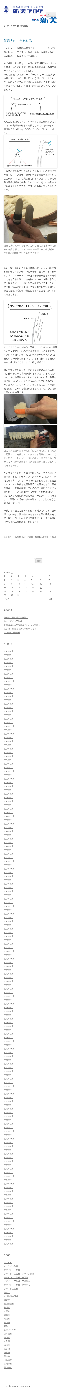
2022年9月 (8, 827)
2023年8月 (8, 786)
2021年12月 (9, 861)
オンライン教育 (11, 1266)
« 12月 (7, 598)
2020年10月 (9, 913)
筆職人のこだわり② (18, 41)
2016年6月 (8, 1108)
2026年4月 (8, 666)
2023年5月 (8, 797)
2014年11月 (9, 1180)
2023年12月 (9, 771)
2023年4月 (8, 801)
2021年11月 (9, 865)
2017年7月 (8, 1060)
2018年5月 (8, 1022)
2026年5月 (8, 662)
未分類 (7, 1341)
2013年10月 (9, 1228)
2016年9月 (8, 1097)
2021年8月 (8, 876)
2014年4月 (8, 1206)
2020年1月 (8, 947)
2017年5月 (8, 1067)
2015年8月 (8, 1146)
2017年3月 (8, 1075)
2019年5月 (8, 977)
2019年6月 (8, 973)
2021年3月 (8, 895)
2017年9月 (8, 1052)
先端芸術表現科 (11, 1296)
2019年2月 (8, 988)
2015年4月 (8, 1161)
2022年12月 (9, 816)
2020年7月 (8, 925)
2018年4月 (8, 1026)
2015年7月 (8, 1150)
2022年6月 (8, 838)
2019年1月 (8, 992)
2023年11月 (9, 775)
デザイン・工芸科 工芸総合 (17, 1281)
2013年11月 (9, 1225)
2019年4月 (8, 981)
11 (25, 583)
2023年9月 (8, 782)
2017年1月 (8, 1082)
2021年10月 (9, 868)
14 (49, 583)
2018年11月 (9, 1000)
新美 (24, 536)
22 (5, 591)
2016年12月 (9, 1086)
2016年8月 (8, 1101)
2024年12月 (9, 726)
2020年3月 (8, 940)
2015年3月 (8, 1165)
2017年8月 (8, 1056)
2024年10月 (9, 733)
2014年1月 (8, 1217)
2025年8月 (8, 696)
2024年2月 (8, 763)
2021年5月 (8, 887)
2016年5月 (8, 1112)
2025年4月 (8, 711)
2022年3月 (8, 850)
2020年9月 (8, 917)
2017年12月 (9, 1041)
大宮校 (7, 1311)
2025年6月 (8, 703)
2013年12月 (9, 1221)
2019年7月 (8, 970)
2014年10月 (9, 1183)
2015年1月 (8, 1172)
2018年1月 (8, 1037)
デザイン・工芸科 (12, 1270)
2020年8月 (8, 921)
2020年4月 (8, 936)
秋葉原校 (8, 1360)
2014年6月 (8, 1198)
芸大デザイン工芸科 (13, 621)
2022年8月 (8, 831)
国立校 (7, 1300)
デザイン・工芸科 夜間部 (16, 1277)
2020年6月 (8, 928)
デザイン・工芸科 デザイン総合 (19, 1273)
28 (49, 591)
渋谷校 (7, 1348)
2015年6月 (8, 1153)
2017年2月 (8, 1078)
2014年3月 (8, 1210)
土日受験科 (9, 1303)
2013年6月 (8, 1243)
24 (19, 591)
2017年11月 (9, 1045)
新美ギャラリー (11, 1330)
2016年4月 (8, 1116)
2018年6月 (8, 1018)
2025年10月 (9, 688)
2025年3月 (8, 715)
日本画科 (8, 1333)
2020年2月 (8, 943)
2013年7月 (8, 1240)
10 (19, 583)
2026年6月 (8, 658)
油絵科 (30, 536)
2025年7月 (8, 700)
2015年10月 (9, 1138)
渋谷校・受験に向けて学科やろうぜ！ (21, 628)
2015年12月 (9, 1131)
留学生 (7, 1356)
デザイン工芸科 (11, 1288)
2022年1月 (8, 857)
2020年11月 (9, 910)
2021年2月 (8, 898)
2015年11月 (9, 1135)
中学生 (7, 1292)
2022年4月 (8, 846)
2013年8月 (8, 1236)
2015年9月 (8, 1142)
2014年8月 (8, 1191)
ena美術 (8, 1262)
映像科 (7, 1337)
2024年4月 (8, 756)
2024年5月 (8, 752)
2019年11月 (9, 955)
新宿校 (18, 536)
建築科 (7, 1315)
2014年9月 (8, 1187)
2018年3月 (8, 1030)
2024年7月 (8, 745)
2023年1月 (8, 812)
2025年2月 (8, 718)
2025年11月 (9, 685)
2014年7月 (8, 1195)
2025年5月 (8, 707)
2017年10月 (9, 1048)
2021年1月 (8, 902)
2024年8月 (8, 741)
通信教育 (8, 1367)
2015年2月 (8, 1168)
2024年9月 (8, 737)
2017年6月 (8, 1063)
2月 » (51, 598)
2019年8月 (8, 966)
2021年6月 (8, 883)
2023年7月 (8, 790)
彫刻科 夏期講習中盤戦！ (16, 617)
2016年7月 (8, 1105)
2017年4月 (8, 1071)
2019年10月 (9, 958)
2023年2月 (8, 808)
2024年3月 (8, 760)
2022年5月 (8, 842)
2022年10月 (9, 823)
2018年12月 (9, 996)
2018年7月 (8, 1015)
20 (41, 587)
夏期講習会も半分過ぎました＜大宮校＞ (22, 625)
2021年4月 (8, 891)
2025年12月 (9, 681)
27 (41, 591)
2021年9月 (8, 872)
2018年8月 (8, 1011)
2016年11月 (9, 1090)
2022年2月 (8, 853)
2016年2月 (8, 1123)
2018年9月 (8, 1007)
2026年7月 (8, 655)
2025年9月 (8, 692)
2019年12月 (9, 951)
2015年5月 (8, 1157)
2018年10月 (9, 1003)
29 (5, 595)
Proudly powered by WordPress (18, 1386)
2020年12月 (9, 906)
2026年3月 (8, 670)
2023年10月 (9, 778)
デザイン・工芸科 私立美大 (17, 1285)
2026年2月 (8, 673)
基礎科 (7, 1307)
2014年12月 (9, 1176)
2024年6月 (8, 748)
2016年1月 (8, 1127)
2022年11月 (9, 820)
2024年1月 (8, 767)
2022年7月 (8, 835)
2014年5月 (8, 1202)
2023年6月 (8, 793)
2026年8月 (8, 651)
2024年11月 (9, 730)
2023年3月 (8, 805)
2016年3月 (8, 1120)
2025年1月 (8, 722)
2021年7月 (8, 880)
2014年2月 (8, 1213)
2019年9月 (8, 962)
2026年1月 (8, 677)
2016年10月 (9, 1093)
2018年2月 (8, 1033)
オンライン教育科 (12, 632)
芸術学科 (8, 1363)
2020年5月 (8, 932)
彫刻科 (7, 1318)
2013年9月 (8, 1232)
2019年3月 (8, 985)
